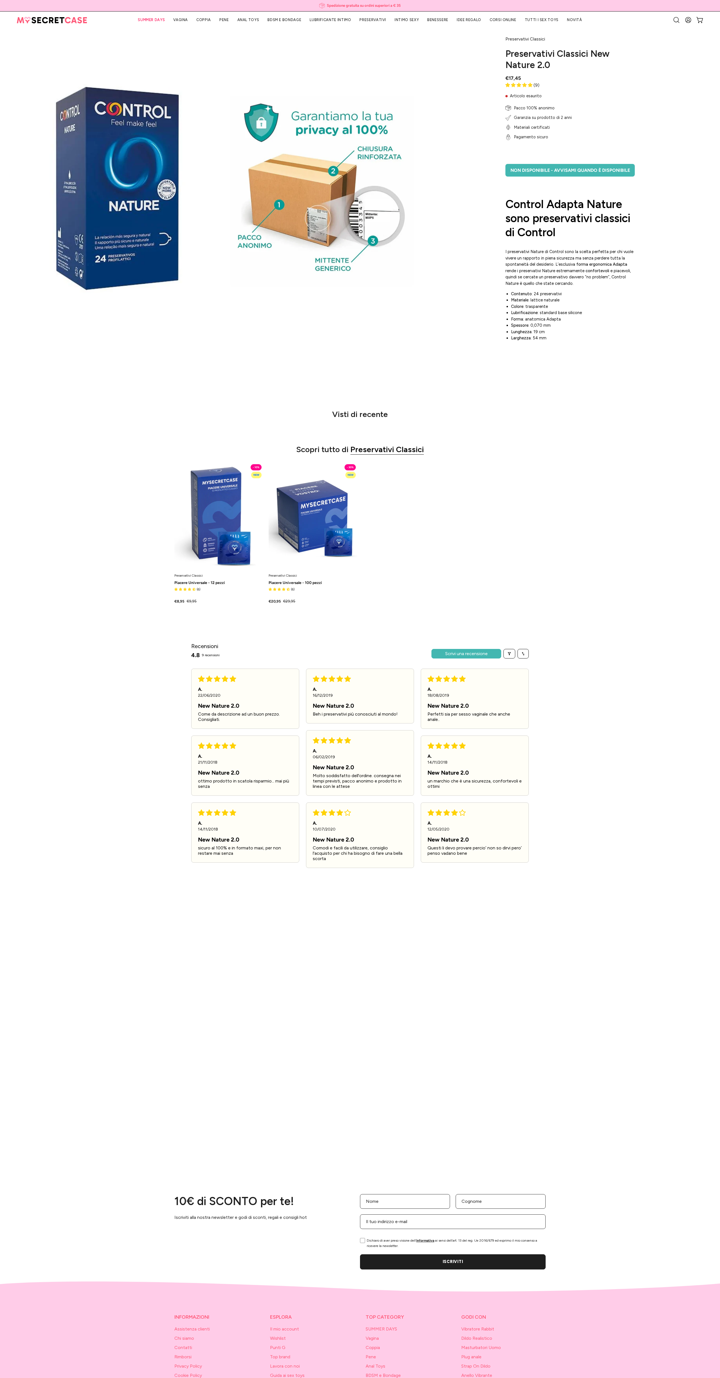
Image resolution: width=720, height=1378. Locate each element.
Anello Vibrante (476, 1375)
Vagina (372, 1338)
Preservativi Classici (387, 449)
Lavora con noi (285, 1366)
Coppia (373, 1347)
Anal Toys (375, 1366)
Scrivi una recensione (466, 653)
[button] (469, 20)
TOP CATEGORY (385, 1317)
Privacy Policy (188, 1366)
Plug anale (471, 1356)
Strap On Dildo (475, 1366)
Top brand (280, 1356)
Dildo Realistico (476, 1338)
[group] (360, 5)
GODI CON (473, 1317)
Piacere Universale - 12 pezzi (199, 583)
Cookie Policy (188, 1375)
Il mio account (284, 1329)
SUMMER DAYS (381, 1329)
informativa (425, 1240)
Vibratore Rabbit (477, 1329)
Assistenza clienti (192, 1329)
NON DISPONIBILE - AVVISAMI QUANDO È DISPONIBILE (570, 170)
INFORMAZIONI (191, 1317)
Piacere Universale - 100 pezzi (295, 583)
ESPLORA (281, 1317)
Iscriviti (453, 1261)
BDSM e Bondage (383, 1375)
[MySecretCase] (52, 20)
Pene (371, 1356)
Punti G (277, 1347)
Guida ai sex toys (287, 1375)
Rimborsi (183, 1356)
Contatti (183, 1347)
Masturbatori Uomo (481, 1347)
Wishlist (278, 1338)
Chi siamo (184, 1338)
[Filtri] (509, 653)
